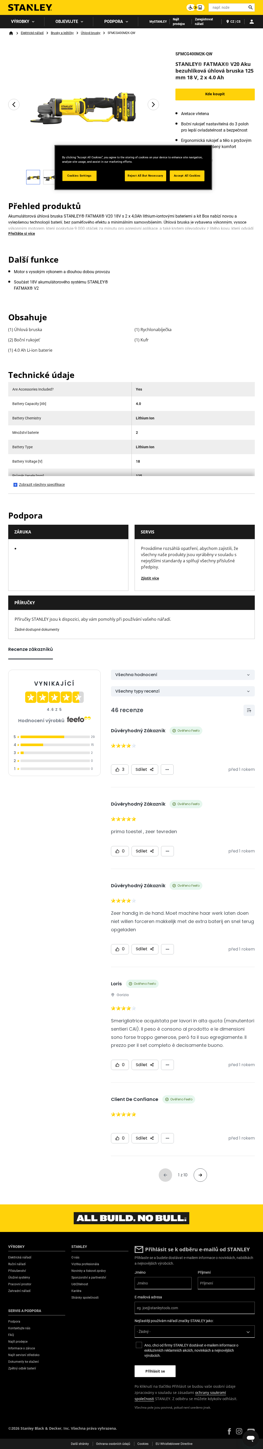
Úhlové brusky (90, 33)
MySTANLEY (158, 21)
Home (11, 33)
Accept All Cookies (187, 175)
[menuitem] (22, 21)
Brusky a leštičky (62, 33)
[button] (229, 1431)
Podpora (113, 21)
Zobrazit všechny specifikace (42, 484)
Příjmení (204, 1272)
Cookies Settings (79, 175)
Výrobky (20, 21)
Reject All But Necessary (145, 175)
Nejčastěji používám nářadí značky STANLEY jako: (174, 1321)
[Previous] (14, 104)
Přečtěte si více (21, 233)
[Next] (153, 104)
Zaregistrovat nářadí (204, 22)
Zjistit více (150, 578)
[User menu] (252, 21)
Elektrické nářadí (32, 33)
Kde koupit (215, 93)
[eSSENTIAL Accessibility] (195, 7)
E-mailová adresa (148, 1297)
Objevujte (66, 21)
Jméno (140, 1272)
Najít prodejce (179, 22)
